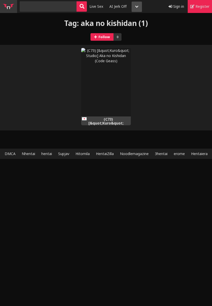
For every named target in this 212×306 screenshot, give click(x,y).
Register (201, 6)
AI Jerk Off (118, 6)
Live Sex (96, 6)
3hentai (161, 153)
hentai (46, 153)
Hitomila (82, 153)
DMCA (10, 153)
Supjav (63, 153)
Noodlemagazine (134, 153)
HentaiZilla (105, 153)
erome (179, 153)
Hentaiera (199, 153)
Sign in (178, 6)
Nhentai (28, 153)
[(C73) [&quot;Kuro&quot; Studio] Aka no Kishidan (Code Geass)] (106, 82)
